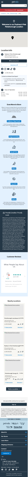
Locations (3, 13)
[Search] (25, 5)
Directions (20, 327)
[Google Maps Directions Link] (14, 305)
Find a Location (13, 389)
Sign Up (14, 404)
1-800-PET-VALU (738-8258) (9, 461)
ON (8, 13)
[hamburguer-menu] (2, 2)
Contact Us (6, 453)
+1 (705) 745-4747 (8, 351)
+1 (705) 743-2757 (7, 379)
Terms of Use (19, 473)
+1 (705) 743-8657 (8, 324)
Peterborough (13, 13)
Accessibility (14, 473)
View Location (9, 327)
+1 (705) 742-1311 (9, 72)
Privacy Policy (8, 473)
